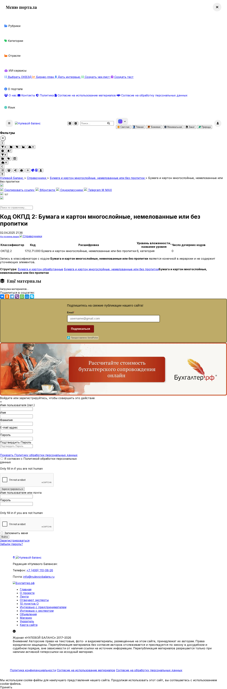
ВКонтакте (47, 190)
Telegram (94, 190)
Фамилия (6, 420)
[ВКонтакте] (2, 296)
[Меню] (9, 123)
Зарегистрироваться (14, 540)
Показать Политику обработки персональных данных (38, 455)
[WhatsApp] (22, 296)
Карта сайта (28, 625)
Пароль (5, 435)
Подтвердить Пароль (15, 442)
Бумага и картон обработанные (40, 269)
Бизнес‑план (45, 77)
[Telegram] (12, 296)
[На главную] (28, 123)
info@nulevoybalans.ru (38, 576)
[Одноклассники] (7, 296)
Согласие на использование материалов (87, 95)
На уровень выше (10, 236)
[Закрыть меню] (217, 7)
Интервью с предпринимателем (43, 607)
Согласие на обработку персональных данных (153, 95)
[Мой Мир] (27, 296)
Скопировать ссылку (19, 190)
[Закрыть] (3, 138)
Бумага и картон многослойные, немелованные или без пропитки (111, 269)
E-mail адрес (9, 427)
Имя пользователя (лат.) (17, 405)
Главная (25, 589)
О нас (13, 95)
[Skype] (32, 296)
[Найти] (108, 123)
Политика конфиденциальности (33, 670)
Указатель (27, 621)
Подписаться (80, 329)
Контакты (28, 95)
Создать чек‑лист (97, 77)
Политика (47, 95)
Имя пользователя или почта (20, 492)
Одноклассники (71, 190)
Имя (3, 412)
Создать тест (124, 77)
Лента (24, 596)
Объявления (28, 614)
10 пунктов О (29, 603)
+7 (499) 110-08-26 (39, 570)
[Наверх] (14, 557)
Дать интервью (69, 77)
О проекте (27, 593)
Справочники (32, 236)
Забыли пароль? (11, 544)
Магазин (26, 618)
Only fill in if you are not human (21, 468)
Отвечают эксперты (34, 600)
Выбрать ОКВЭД (19, 77)
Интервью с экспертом (37, 610)
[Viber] (17, 296)
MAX (107, 190)
